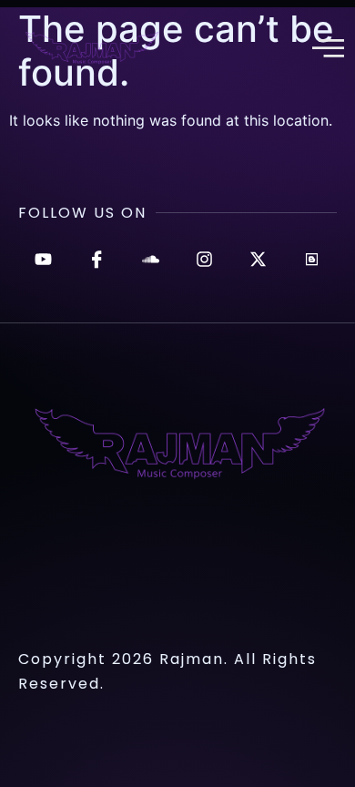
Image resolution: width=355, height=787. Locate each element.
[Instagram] (204, 259)
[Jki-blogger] (311, 259)
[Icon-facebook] (97, 259)
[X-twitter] (258, 259)
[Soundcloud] (150, 259)
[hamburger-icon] (325, 49)
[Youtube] (43, 259)
